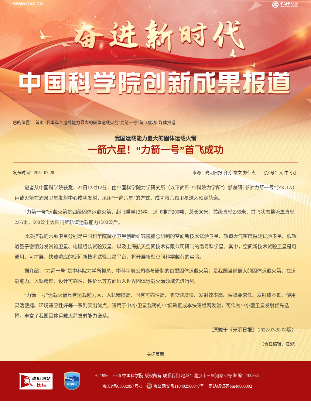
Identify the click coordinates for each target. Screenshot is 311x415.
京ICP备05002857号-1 (122, 386)
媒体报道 (167, 122)
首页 (39, 122)
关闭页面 (155, 354)
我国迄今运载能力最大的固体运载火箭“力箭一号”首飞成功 (101, 122)
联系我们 (171, 375)
